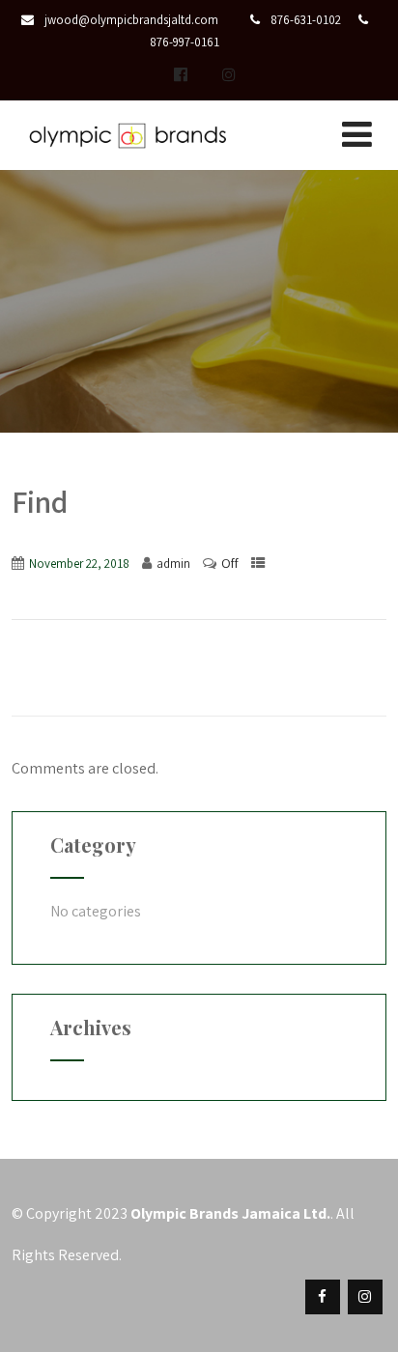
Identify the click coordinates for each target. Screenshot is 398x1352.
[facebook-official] (180, 74)
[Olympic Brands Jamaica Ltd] (127, 156)
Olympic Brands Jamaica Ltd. (230, 1213)
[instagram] (228, 74)
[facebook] (322, 1297)
